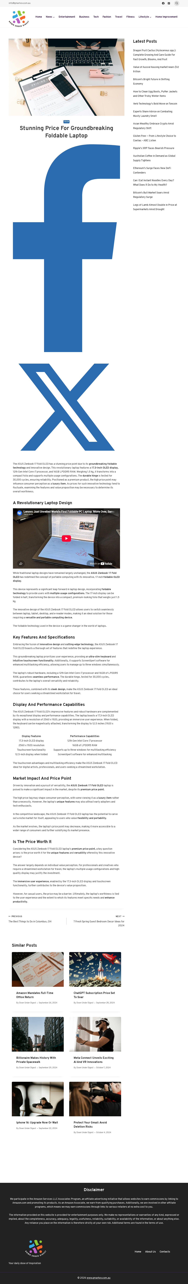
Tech (96, 17)
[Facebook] (163, 3)
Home (38, 17)
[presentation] (38, 969)
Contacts (165, 1251)
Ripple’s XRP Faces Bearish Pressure (153, 148)
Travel (118, 17)
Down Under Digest (27, 1003)
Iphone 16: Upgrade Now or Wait (37, 1123)
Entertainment (67, 17)
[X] (66, 460)
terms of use (156, 1223)
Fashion (107, 17)
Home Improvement (166, 17)
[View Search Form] (176, 3)
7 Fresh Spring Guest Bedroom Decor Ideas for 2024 (98, 921)
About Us (150, 1251)
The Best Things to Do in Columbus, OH (30, 919)
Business (84, 17)
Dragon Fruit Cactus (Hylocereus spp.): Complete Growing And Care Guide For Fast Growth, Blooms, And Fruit (154, 55)
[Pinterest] (168, 3)
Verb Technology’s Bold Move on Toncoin (155, 103)
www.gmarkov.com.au (99, 1278)
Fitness (130, 17)
